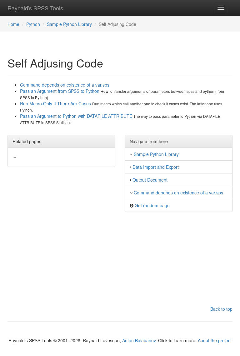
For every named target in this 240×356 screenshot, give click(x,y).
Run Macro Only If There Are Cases (56, 103)
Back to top (221, 309)
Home (13, 24)
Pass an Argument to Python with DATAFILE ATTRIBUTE (76, 116)
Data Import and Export (155, 167)
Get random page (152, 205)
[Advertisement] (120, 262)
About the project (215, 340)
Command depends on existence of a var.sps (64, 85)
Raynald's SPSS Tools (35, 8)
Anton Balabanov (139, 340)
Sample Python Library (69, 24)
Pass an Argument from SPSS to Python (60, 91)
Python (33, 24)
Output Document (150, 180)
